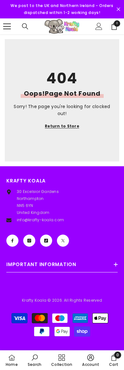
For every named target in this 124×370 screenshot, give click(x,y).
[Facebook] (12, 241)
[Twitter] (63, 241)
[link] (34, 360)
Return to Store (62, 126)
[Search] (25, 26)
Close (118, 9)
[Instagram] (29, 241)
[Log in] (98, 26)
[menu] (7, 26)
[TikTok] (46, 241)
